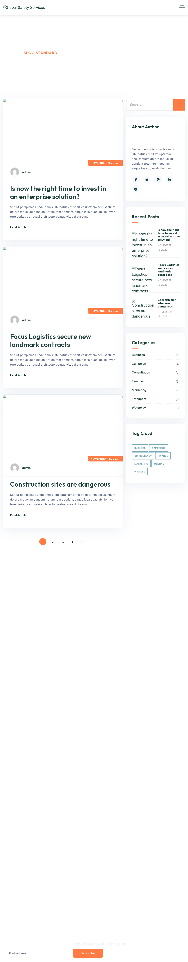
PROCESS (139, 471)
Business (156, 355)
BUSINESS (140, 448)
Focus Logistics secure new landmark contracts (50, 340)
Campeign (156, 364)
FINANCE (163, 456)
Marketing (156, 390)
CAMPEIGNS (159, 448)
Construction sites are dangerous (60, 484)
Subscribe (88, 953)
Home (9, 52)
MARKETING (141, 463)
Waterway (156, 408)
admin (26, 172)
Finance (156, 381)
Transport (156, 399)
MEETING (159, 463)
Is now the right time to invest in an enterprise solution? (58, 192)
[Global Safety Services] (24, 7)
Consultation (156, 373)
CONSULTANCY (143, 456)
